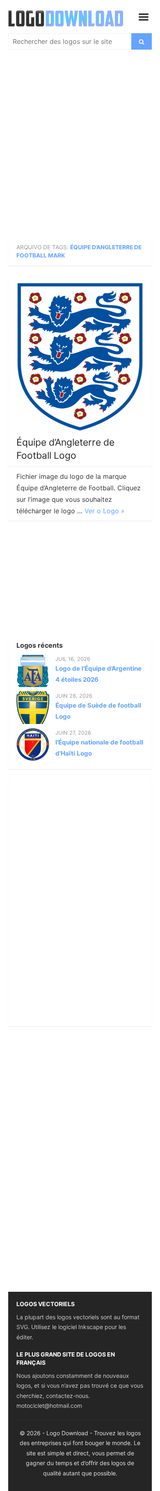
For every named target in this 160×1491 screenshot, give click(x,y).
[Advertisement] (80, 145)
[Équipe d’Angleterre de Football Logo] (80, 357)
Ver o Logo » (105, 511)
